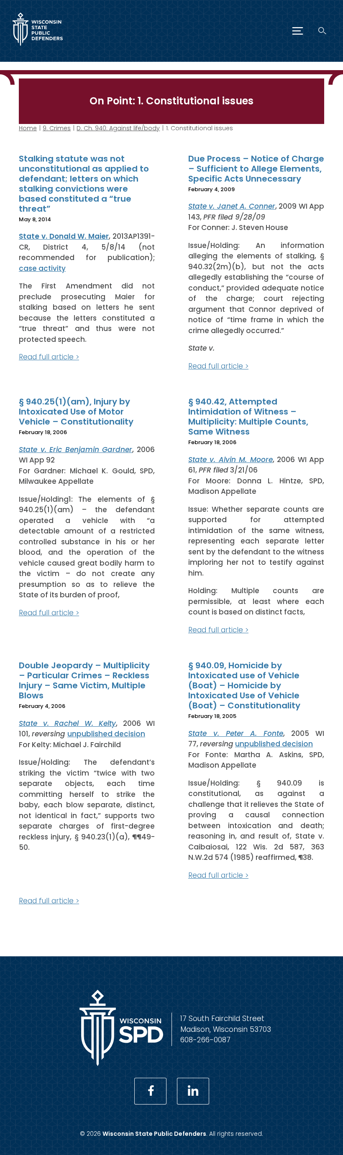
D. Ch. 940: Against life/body (118, 128)
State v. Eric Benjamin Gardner (75, 450)
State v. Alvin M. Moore (230, 460)
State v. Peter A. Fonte (235, 733)
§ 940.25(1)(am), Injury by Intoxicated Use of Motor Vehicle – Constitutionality (76, 411)
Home (28, 128)
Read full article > (49, 357)
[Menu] (297, 31)
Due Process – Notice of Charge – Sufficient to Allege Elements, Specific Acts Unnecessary (256, 168)
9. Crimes (57, 128)
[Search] (322, 30)
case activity (42, 268)
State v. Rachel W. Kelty (67, 723)
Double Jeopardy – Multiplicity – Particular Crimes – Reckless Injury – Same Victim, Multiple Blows (84, 680)
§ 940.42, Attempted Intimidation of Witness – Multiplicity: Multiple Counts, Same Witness (248, 416)
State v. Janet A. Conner (231, 206)
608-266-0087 (205, 1040)
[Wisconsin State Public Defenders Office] (38, 48)
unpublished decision (106, 734)
